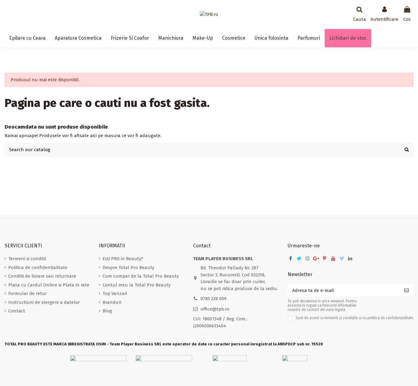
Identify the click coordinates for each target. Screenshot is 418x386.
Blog (107, 311)
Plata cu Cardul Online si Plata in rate (48, 285)
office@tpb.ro (215, 309)
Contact (16, 311)
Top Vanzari (115, 293)
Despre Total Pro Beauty (128, 267)
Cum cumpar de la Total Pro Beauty (141, 276)
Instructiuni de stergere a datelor (44, 302)
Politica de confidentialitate (37, 267)
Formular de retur (27, 293)
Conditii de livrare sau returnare (42, 276)
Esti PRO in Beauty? (123, 258)
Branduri (112, 302)
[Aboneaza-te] (406, 290)
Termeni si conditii (27, 258)
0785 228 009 (213, 298)
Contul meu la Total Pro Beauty (136, 285)
